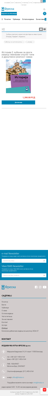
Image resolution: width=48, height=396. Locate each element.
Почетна (7, 19)
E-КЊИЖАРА (7, 2)
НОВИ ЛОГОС (18, 2)
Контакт (5, 322)
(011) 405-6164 (28, 371)
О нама (4, 310)
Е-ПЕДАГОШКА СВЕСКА (38, 2)
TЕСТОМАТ (24, 4)
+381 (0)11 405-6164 (17, 357)
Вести (4, 305)
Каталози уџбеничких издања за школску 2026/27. (20, 331)
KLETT (12, 2)
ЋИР (44, 1)
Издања (4, 328)
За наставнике (41, 19)
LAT (41, 1)
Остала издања (28, 19)
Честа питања (7, 316)
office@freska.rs (18, 377)
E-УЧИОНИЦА (25, 2)
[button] (2, 19)
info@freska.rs (38, 383)
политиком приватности (38, 256)
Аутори (4, 325)
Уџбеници (16, 19)
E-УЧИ (30, 2)
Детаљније (18, 102)
